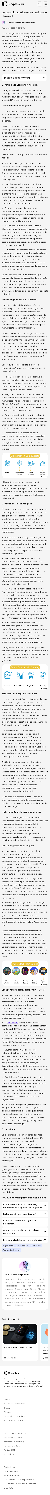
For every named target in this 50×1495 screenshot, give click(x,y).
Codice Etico (9, 1467)
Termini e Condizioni (12, 1446)
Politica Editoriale (11, 1471)
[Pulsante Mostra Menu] (45, 3)
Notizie (7, 1400)
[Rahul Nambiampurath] (25, 1266)
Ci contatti (8, 1488)
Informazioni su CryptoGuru (15, 1433)
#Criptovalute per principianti (13, 1246)
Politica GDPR (9, 1450)
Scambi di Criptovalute (13, 1420)
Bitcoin (7, 1408)
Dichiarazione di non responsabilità (19, 1479)
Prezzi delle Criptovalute (14, 1404)
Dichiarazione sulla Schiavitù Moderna (20, 1484)
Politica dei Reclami (12, 1475)
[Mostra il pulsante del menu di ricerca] (39, 3)
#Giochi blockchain (34, 1246)
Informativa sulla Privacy (14, 1442)
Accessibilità (9, 1454)
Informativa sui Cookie (13, 1437)
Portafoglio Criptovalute (14, 1416)
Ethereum (8, 1412)
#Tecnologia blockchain (11, 1250)
